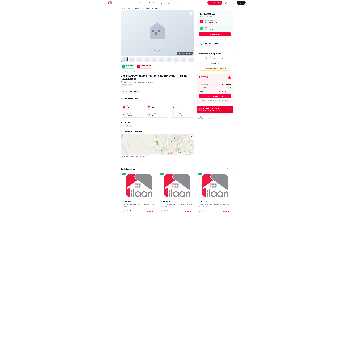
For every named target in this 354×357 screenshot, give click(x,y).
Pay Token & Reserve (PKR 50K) (216, 68)
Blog (167, 3)
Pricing (160, 3)
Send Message (215, 34)
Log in (233, 3)
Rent (142, 3)
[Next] (191, 33)
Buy (150, 3)
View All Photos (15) (186, 53)
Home (123, 8)
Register (241, 3)
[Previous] (124, 33)
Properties (130, 8)
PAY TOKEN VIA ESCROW (215, 96)
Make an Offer (215, 63)
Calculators (176, 3)
